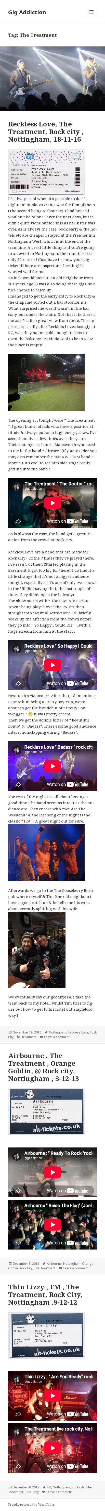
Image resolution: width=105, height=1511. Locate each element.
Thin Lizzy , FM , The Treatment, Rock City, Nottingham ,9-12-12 (45, 1294)
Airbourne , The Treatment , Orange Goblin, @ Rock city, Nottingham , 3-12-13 (43, 1067)
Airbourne (54, 1263)
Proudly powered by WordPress (31, 1504)
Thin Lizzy (32, 1492)
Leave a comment (57, 1037)
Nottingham (57, 1032)
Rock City (25, 1268)
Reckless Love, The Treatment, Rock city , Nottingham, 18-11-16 (46, 131)
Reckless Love (78, 1032)
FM (49, 1487)
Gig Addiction (27, 12)
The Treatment (25, 1037)
